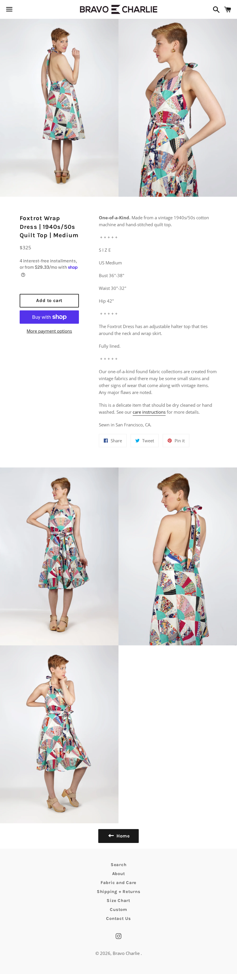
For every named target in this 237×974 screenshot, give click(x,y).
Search (119, 864)
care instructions (149, 412)
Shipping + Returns (118, 891)
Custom (118, 909)
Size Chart (118, 900)
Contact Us (118, 918)
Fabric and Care (118, 882)
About (118, 873)
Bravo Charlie (127, 953)
